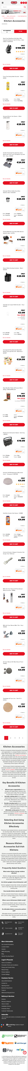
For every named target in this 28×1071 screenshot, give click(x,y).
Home (3, 16)
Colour (15, 99)
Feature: (15, 215)
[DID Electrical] (14, 2)
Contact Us (4, 983)
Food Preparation (22, 16)
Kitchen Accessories (9, 18)
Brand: (4, 213)
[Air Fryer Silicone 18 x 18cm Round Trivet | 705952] (8, 671)
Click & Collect (5, 1004)
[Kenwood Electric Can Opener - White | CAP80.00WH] (8, 125)
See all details (6, 64)
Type (4, 100)
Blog (3, 954)
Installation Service (6, 1006)
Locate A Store (5, 946)
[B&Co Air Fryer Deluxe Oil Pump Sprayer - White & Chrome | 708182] (8, 598)
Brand (4, 99)
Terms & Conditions (6, 962)
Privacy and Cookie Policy (8, 967)
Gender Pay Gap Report (8, 956)
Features (16, 416)
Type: (4, 215)
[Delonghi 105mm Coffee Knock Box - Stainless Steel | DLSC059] (8, 200)
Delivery (4, 999)
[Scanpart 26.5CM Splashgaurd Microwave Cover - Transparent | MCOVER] (8, 481)
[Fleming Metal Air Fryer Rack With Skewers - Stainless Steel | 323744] (8, 240)
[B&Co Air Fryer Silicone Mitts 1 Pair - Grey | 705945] (8, 634)
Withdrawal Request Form (8, 992)
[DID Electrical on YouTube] (1, 1027)
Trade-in (4, 990)
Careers (4, 949)
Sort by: (7, 31)
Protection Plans (6, 1008)
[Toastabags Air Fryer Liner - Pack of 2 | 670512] (8, 707)
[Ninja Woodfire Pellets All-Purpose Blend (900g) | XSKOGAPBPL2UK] (8, 397)
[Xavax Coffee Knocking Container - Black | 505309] (8, 277)
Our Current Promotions (8, 944)
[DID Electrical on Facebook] (1, 1025)
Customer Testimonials (7, 1011)
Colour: (15, 213)
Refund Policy (5, 969)
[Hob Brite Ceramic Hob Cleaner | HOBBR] (8, 520)
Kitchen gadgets (10, 769)
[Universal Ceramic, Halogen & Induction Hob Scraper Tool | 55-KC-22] (8, 561)
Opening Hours (5, 985)
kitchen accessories (20, 755)
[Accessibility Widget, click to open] (24, 1052)
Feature (15, 100)
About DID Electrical (7, 981)
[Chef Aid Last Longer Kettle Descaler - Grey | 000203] (8, 313)
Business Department (7, 988)
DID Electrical (8, 1056)
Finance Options (6, 972)
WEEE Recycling (6, 951)
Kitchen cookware (19, 813)
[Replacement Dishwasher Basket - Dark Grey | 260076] (8, 442)
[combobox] (12, 7)
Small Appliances (11, 16)
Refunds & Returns (6, 1001)
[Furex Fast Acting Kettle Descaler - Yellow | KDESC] (8, 85)
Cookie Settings (6, 974)
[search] (25, 7)
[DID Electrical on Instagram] (3, 1025)
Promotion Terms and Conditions (10, 965)
